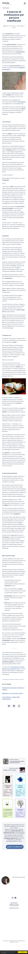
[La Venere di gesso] (7, 785)
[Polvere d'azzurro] (20, 785)
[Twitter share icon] (9, 706)
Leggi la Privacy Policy (14, 908)
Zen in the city (12, 654)
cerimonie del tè (12, 399)
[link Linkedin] (15, 898)
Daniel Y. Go (18, 679)
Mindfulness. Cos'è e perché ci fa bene (12, 693)
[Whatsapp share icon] (19, 706)
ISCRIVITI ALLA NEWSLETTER (14, 847)
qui (8, 674)
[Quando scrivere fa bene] (14, 770)
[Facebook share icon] (14, 706)
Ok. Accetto (22, 952)
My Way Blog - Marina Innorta (8, 940)
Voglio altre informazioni (10, 952)
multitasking (21, 102)
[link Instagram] (12, 898)
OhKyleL (12, 679)
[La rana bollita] (7, 808)
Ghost (17, 942)
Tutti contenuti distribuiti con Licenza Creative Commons (14, 904)
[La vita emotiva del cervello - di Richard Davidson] (14, 761)
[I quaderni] (20, 808)
